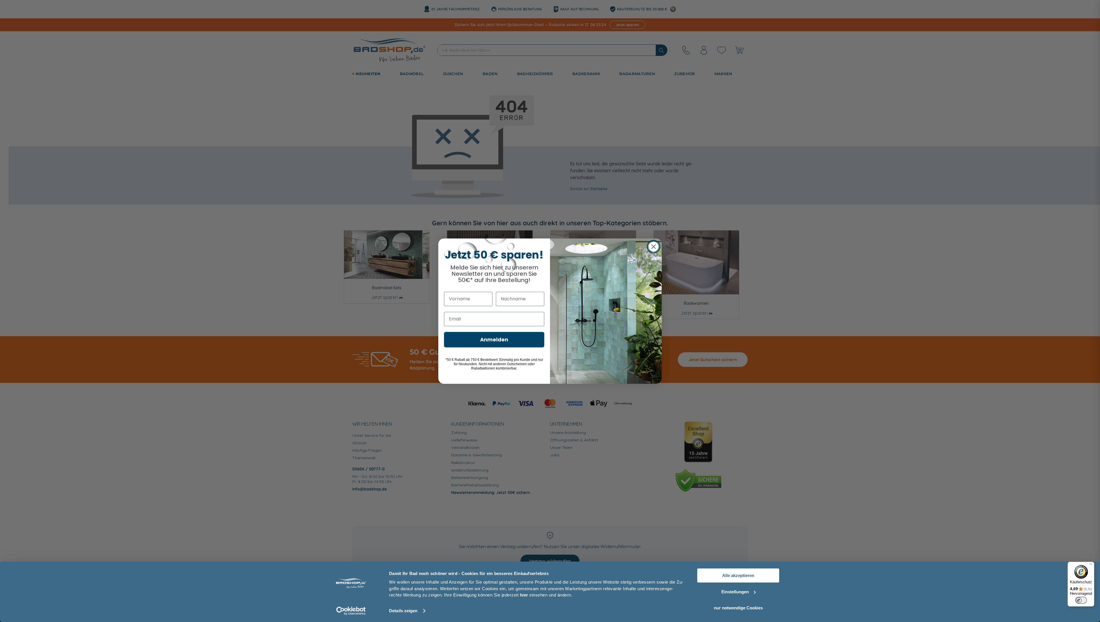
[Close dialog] (653, 246)
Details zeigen (403, 610)
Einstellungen (735, 591)
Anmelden (494, 339)
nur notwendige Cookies (738, 607)
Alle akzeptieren (738, 575)
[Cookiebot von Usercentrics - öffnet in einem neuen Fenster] (351, 611)
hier (524, 594)
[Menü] (1090, 565)
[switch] (1081, 600)
